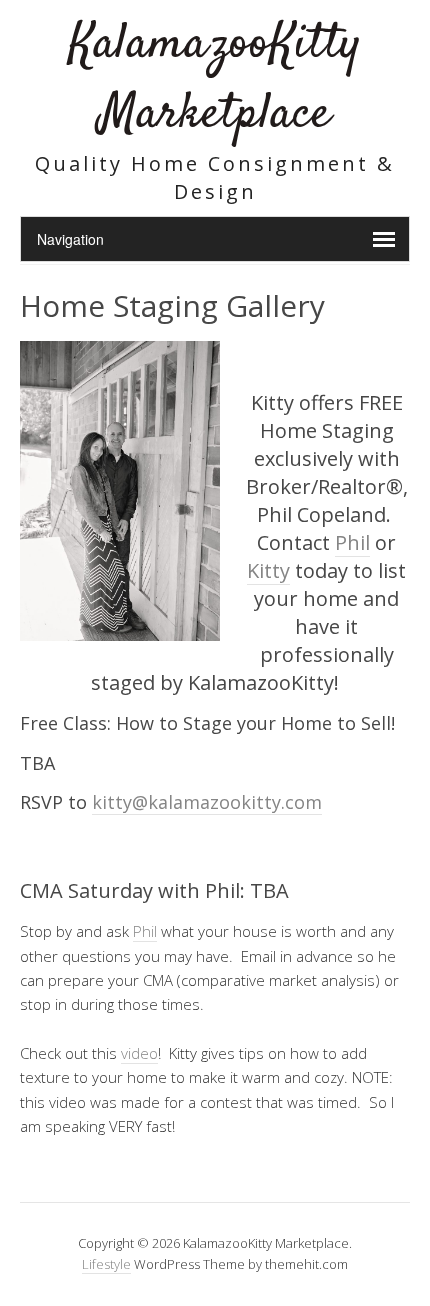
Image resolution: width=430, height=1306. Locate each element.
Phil (352, 542)
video (139, 1053)
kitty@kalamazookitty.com (207, 802)
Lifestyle (106, 1264)
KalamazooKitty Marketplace (215, 79)
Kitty (268, 570)
